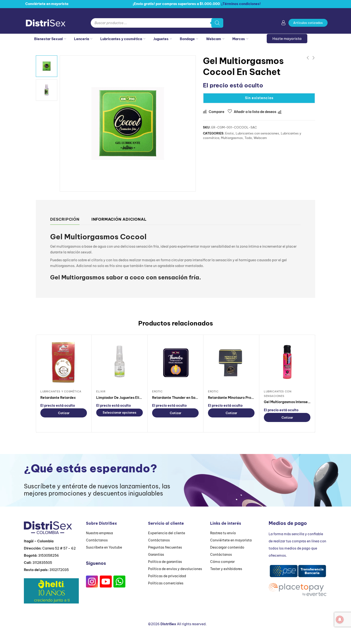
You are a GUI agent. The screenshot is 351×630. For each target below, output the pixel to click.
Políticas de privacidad (167, 576)
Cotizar (63, 413)
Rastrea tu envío (223, 533)
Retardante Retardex (58, 397)
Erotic (229, 133)
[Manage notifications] (340, 619)
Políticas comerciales (165, 583)
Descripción (65, 219)
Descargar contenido (227, 547)
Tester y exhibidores (226, 569)
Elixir (100, 391)
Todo (248, 138)
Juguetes (161, 39)
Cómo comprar (222, 562)
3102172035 (59, 570)
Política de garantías (165, 562)
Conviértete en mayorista (231, 540)
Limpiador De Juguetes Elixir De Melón (128, 397)
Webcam (213, 39)
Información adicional (119, 219)
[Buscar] (217, 23)
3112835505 (42, 563)
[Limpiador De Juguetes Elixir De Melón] (119, 362)
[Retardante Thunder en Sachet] (175, 362)
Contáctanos (97, 540)
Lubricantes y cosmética (121, 39)
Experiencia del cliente (166, 533)
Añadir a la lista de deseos (255, 112)
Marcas (238, 39)
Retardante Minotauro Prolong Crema (239, 397)
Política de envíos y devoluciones (175, 569)
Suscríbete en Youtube (104, 547)
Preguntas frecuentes (165, 547)
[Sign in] (283, 23)
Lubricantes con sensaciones (257, 133)
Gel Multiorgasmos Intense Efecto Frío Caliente (303, 402)
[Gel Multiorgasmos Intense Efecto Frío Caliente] (287, 362)
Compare (216, 112)
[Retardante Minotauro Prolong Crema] (231, 362)
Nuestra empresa (99, 533)
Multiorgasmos (232, 138)
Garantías (156, 554)
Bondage (187, 39)
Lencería (81, 39)
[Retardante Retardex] (63, 362)
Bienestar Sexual (48, 39)
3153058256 (48, 555)
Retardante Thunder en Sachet (177, 397)
